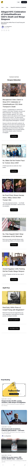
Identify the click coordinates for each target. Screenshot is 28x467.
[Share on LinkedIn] (9, 30)
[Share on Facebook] (2, 30)
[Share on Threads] (6, 30)
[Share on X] (4, 30)
